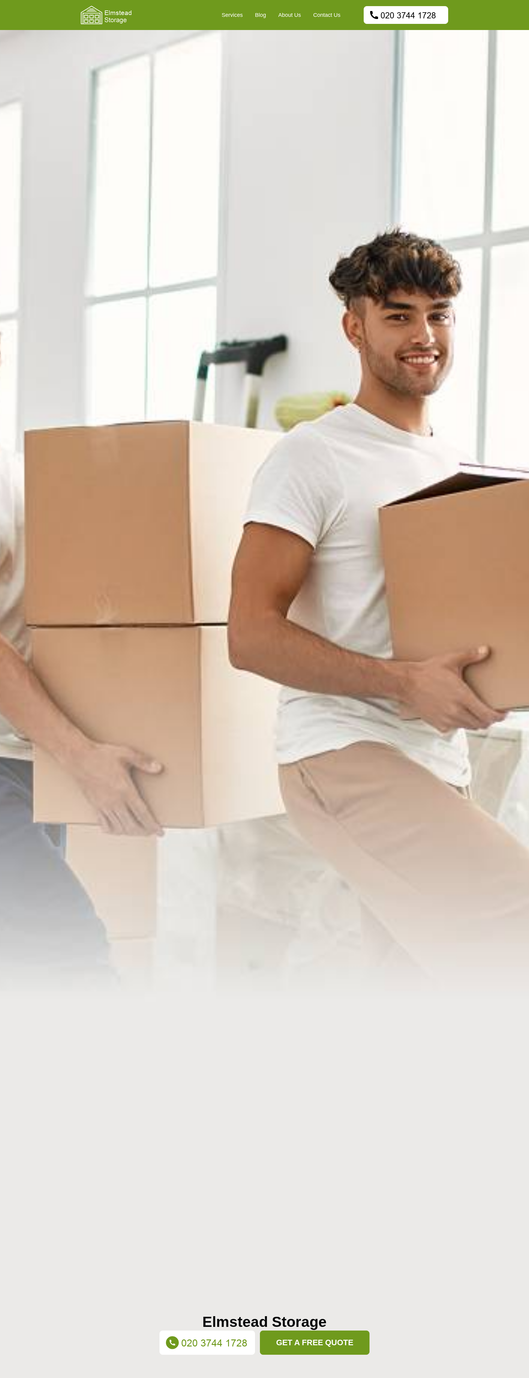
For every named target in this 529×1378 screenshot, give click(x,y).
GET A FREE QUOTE (314, 1342)
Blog (260, 15)
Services (232, 15)
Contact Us (326, 15)
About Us (289, 15)
